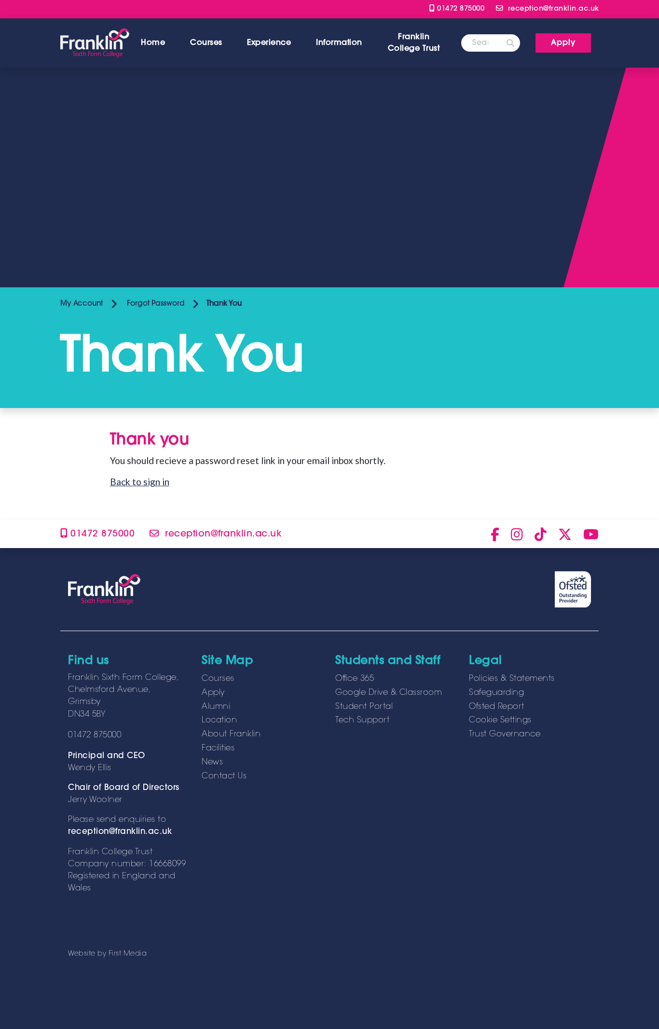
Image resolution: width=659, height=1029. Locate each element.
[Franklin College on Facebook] (495, 534)
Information (339, 43)
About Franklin (231, 734)
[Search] (510, 43)
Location (219, 720)
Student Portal (364, 707)
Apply (213, 693)
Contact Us (224, 776)
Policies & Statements (512, 679)
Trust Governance (504, 734)
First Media (128, 954)
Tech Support (362, 720)
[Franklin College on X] (565, 534)
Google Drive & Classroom (388, 693)
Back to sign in (139, 481)
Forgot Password (154, 304)
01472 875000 (459, 9)
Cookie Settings (500, 720)
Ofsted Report (496, 707)
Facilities (218, 748)
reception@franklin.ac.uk (120, 832)
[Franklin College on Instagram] (517, 534)
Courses (206, 43)
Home (153, 43)
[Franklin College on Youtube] (591, 534)
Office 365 (354, 679)
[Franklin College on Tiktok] (541, 534)
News (212, 762)
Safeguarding (496, 693)
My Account (81, 304)
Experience (269, 43)
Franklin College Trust (414, 43)
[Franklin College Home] (94, 43)
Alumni (216, 707)
